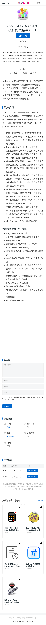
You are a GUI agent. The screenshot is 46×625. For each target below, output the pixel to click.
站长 (8, 427)
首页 (14, 621)
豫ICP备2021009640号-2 (29, 618)
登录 (38, 3)
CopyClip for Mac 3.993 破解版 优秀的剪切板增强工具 (33, 529)
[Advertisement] (23, 328)
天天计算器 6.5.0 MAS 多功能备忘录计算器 (11, 529)
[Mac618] (23, 2)
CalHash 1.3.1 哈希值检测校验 (33, 565)
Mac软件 (23, 69)
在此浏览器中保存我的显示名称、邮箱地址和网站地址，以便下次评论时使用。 (24, 398)
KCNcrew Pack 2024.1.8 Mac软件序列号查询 (11, 601)
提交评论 (7, 406)
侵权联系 (30, 621)
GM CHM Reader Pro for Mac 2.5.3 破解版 (11, 565)
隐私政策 (22, 621)
